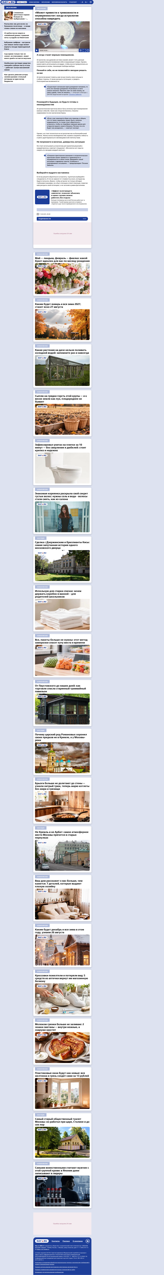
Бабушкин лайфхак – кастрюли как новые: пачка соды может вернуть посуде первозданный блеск (17, 45)
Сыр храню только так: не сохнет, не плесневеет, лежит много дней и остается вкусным (17, 56)
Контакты (56, 1241)
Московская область (59, 2)
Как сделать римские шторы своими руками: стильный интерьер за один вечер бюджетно (16, 78)
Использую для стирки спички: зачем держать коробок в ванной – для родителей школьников (62, 614)
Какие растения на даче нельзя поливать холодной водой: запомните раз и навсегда (62, 370)
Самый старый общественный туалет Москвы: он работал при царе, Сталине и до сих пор (62, 1142)
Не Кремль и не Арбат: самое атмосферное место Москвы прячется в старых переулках (62, 855)
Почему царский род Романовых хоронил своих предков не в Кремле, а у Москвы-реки (62, 757)
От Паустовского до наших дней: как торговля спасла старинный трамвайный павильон (62, 709)
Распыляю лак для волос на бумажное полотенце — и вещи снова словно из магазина (17, 26)
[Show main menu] (91, 2)
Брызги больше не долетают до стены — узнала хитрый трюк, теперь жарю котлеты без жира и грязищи (62, 806)
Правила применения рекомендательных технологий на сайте (55, 1269)
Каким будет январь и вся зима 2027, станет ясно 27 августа (62, 324)
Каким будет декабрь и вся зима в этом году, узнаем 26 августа (62, 950)
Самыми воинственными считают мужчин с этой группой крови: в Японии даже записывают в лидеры (62, 1191)
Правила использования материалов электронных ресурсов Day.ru (56, 1267)
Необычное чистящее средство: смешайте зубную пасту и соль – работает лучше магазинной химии (17, 66)
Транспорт (73, 2)
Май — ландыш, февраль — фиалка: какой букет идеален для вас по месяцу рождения (62, 278)
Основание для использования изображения (49, 1272)
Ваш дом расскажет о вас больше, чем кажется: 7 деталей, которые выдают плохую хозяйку (62, 904)
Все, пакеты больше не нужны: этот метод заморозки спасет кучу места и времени (62, 660)
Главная (42, 1241)
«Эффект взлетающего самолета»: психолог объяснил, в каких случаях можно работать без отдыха (62, 197)
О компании (78, 1241)
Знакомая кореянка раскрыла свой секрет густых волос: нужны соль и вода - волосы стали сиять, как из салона (62, 516)
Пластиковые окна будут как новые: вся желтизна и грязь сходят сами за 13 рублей (62, 1093)
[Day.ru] (8, 2)
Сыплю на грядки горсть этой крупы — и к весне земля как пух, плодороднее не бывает (62, 419)
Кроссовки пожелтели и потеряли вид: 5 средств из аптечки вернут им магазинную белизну (62, 998)
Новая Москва (34, 2)
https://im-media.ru (43, 1249)
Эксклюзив (11, 7)
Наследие (41, 538)
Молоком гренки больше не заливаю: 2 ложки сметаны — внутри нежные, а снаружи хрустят (62, 1047)
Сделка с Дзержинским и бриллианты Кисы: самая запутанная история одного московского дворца (62, 565)
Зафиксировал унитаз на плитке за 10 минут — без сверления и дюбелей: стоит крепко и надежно (62, 468)
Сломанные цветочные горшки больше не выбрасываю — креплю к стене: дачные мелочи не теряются (17, 15)
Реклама (66, 1241)
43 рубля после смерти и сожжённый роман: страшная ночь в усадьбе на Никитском (16, 35)
